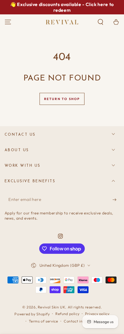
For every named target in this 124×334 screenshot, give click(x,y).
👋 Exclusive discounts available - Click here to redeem (62, 7)
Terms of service (43, 321)
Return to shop (62, 99)
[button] (100, 22)
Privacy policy (97, 313)
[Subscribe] (115, 199)
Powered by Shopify (32, 314)
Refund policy (67, 313)
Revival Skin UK (51, 307)
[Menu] (8, 22)
